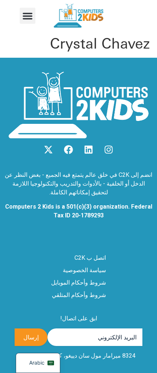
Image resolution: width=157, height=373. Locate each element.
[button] (28, 16)
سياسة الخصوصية (84, 270)
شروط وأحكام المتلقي (79, 295)
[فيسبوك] (68, 149)
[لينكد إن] (88, 149)
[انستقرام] (108, 149)
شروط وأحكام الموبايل (78, 282)
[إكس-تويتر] (48, 149)
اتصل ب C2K (90, 257)
